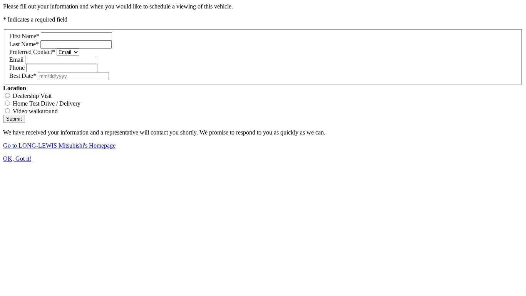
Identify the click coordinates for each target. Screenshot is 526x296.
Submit (14, 119)
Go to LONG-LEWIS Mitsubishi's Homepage (59, 145)
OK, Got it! (17, 158)
